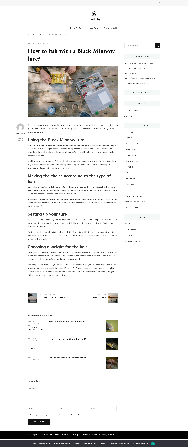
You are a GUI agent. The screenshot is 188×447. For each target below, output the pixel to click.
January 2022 (130, 116)
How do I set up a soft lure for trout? (67, 339)
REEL (126, 190)
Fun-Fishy (94, 19)
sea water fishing (92, 28)
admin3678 (20, 133)
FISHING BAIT (33, 329)
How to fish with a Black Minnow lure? (139, 78)
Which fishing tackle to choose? (137, 83)
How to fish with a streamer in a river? (67, 357)
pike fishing (130, 179)
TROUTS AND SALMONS (33, 348)
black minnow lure (40, 125)
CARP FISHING (33, 327)
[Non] (185, 444)
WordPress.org (132, 241)
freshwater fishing (111, 28)
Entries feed (130, 230)
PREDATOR (129, 184)
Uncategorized (131, 208)
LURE (56, 44)
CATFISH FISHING (131, 144)
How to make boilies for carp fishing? (67, 321)
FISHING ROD (130, 155)
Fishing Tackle (75, 28)
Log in (127, 224)
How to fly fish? (130, 73)
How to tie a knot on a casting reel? (139, 63)
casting (128, 138)
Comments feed (131, 235)
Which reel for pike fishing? (135, 68)
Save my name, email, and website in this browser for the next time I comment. (60, 415)
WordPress (111, 435)
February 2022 (131, 110)
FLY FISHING (129, 167)
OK (153, 443)
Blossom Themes (90, 435)
